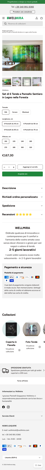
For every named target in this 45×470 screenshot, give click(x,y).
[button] (41, 18)
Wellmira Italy (11, 464)
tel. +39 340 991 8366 (11, 434)
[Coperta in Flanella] (11, 329)
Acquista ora (22, 174)
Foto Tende (31, 341)
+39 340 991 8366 (24, 6)
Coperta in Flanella (11, 343)
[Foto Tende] (32, 329)
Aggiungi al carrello (30, 167)
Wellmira (5, 90)
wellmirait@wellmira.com (18, 430)
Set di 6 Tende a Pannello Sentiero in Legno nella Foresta (19, 32)
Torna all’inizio (22, 381)
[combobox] (22, 23)
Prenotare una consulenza (22, 12)
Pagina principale (7, 30)
